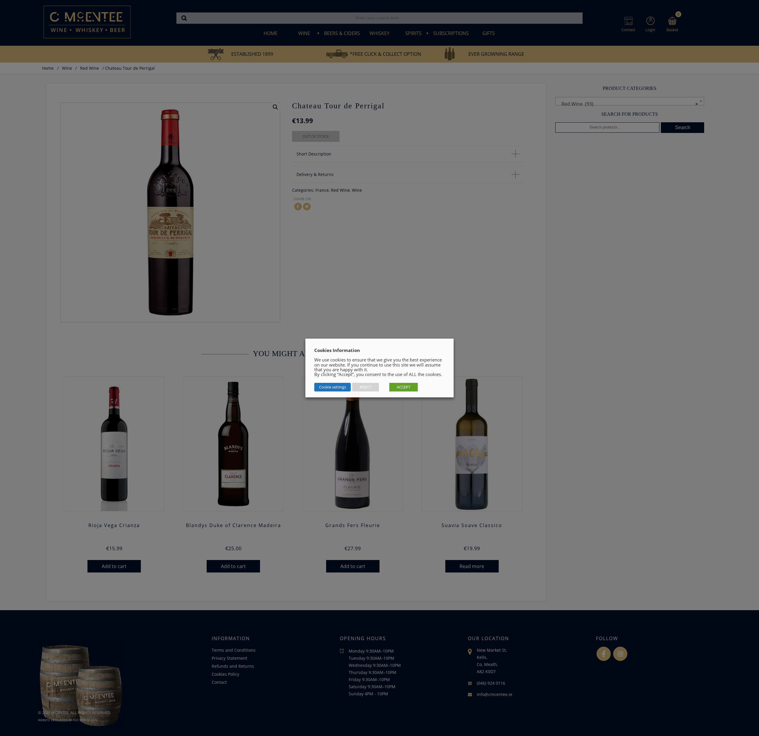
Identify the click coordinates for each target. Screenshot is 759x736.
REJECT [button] (365, 387)
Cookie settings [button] (332, 387)
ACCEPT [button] (403, 387)
